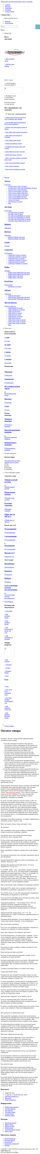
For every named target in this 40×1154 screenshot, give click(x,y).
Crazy (6, 406)
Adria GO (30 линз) (14, 311)
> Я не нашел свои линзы (12, 140)
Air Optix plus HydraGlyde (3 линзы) (19, 219)
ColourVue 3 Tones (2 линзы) (17, 255)
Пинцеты (8, 571)
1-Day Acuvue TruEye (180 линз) (18, 195)
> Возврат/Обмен (7, 672)
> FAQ (6, 676)
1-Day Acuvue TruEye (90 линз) (18, 193)
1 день (6, 337)
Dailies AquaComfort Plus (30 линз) (19, 272)
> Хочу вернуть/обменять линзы (14, 169)
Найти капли (9, 1128)
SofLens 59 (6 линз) (14, 295)
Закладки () (8, 1142)
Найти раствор (9, 1126)
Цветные (8, 399)
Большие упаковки (8, 504)
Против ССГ (9, 553)
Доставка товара (10, 1112)
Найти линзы (9, 1124)
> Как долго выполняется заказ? (14, 163)
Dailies (6, 267)
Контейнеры (9, 564)
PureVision (8, 281)
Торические (9, 379)
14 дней (7, 345)
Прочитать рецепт (10, 1123)
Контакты (8, 1098)
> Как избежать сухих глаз (7, 707)
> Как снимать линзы (7, 622)
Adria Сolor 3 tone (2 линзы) (17, 323)
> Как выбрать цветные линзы (7, 715)
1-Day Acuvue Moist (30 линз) (17, 196)
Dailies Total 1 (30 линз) (15, 276)
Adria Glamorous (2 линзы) (16, 309)
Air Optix (8, 207)
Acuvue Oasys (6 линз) (15, 201)
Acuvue (7, 181)
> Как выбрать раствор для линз (14, 151)
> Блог (6, 686)
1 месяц (7, 352)
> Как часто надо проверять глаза (8, 692)
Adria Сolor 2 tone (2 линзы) (17, 321)
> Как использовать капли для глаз (8, 630)
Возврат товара (10, 1115)
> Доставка (8, 664)
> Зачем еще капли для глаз (13, 155)
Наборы (7, 578)
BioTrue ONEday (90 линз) (16, 239)
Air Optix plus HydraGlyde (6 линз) (19, 221)
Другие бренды (10, 303)
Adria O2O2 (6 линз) (14, 315)
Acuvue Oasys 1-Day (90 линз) (17, 190)
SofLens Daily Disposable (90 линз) (19, 299)
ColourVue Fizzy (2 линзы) (16, 258)
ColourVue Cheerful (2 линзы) (17, 257)
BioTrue (7, 232)
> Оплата (7, 668)
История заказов (9, 1140)
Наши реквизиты (10, 1100)
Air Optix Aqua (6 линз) (15, 214)
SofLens (7, 290)
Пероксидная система (9, 493)
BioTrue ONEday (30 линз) (16, 237)
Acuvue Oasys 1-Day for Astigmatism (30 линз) (22, 188)
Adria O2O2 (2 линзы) (15, 313)
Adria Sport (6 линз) (14, 318)
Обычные (8, 372)
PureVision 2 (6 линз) (14, 286)
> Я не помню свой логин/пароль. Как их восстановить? (15, 123)
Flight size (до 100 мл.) (9, 515)
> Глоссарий (8, 611)
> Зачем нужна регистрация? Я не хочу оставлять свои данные (15, 118)
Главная (6, 1145)
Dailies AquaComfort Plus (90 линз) (19, 274)
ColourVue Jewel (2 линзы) (16, 262)
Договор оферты (10, 1109)
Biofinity (7, 224)
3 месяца (7, 359)
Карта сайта (8, 1131)
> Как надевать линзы (7, 615)
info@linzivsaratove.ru (11, 1096)
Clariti (6, 242)
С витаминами (9, 545)
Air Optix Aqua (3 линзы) (16, 212)
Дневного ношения (8, 420)
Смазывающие (10, 536)
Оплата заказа (9, 1114)
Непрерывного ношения (10, 444)
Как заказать (9, 1110)
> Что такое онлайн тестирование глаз (8, 700)
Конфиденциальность (12, 1107)
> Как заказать (7, 660)
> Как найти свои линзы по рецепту (15, 132)
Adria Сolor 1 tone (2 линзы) (17, 320)
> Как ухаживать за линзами (8, 637)
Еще (9, 203)
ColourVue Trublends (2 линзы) (17, 263)
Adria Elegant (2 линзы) (15, 308)
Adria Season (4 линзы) (15, 316)
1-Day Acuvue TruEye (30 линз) (18, 191)
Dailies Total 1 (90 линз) (15, 277)
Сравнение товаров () (11, 1143)
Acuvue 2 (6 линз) (13, 200)
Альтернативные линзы (12, 1129)
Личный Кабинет (10, 1138)
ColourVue (8, 250)
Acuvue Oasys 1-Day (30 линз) (17, 186)
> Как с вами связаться (11, 166)
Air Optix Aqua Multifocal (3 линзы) (19, 216)
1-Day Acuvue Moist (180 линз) (17, 198)
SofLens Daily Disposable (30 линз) (19, 297)
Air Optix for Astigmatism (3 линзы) (19, 217)
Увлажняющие (10, 529)
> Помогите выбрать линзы (13, 143)
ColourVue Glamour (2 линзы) (17, 260)
